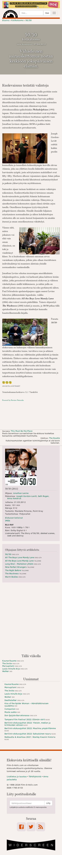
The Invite (10, 663)
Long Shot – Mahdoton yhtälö (23, 563)
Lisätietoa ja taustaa (17, 776)
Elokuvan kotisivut (14, 517)
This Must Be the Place (21, 430)
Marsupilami (12, 665)
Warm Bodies (15, 576)
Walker (7, 671)
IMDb (7, 520)
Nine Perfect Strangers (19, 566)
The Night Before (17, 570)
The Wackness (15, 573)
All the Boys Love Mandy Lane (23, 560)
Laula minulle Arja (14, 668)
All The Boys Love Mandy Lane (23, 557)
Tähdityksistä (35, 776)
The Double (54, 438)
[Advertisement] (31, 619)
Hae (47, 12)
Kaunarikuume (13, 660)
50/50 (12, 554)
